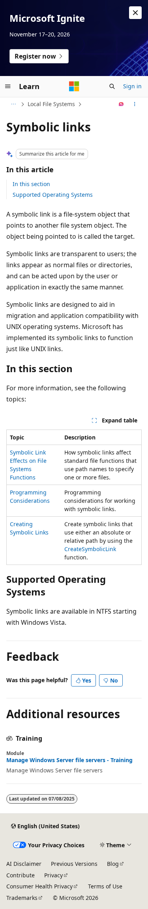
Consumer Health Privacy (39, 886)
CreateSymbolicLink (90, 549)
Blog (113, 863)
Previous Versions (74, 863)
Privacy (53, 875)
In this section (31, 184)
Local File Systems (51, 104)
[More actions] (135, 104)
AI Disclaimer (23, 863)
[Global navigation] (8, 86)
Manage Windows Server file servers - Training (69, 760)
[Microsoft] (74, 86)
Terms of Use (105, 886)
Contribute (20, 875)
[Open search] (112, 86)
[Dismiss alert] (135, 12)
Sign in (132, 86)
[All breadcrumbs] (13, 104)
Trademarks (21, 897)
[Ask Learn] (121, 104)
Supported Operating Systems (53, 194)
